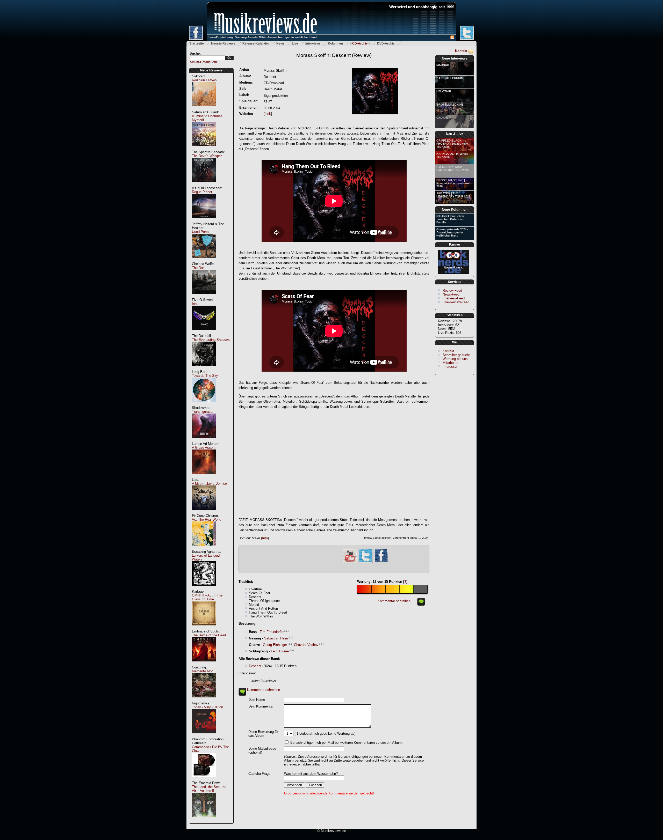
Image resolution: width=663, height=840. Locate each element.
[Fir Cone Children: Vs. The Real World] (204, 548)
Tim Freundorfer (272, 632)
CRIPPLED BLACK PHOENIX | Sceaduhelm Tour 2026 (452, 143)
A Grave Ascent (203, 448)
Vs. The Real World (206, 519)
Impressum (451, 367)
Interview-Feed (454, 298)
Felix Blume (280, 651)
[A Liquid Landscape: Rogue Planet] (204, 221)
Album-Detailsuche (204, 62)
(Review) (334, 55)
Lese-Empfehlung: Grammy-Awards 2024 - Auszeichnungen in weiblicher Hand (262, 37)
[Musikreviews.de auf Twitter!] (365, 562)
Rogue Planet (202, 192)
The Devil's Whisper (207, 156)
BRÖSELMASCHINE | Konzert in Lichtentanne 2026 (453, 183)
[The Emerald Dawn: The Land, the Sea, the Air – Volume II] (204, 820)
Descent (255, 666)
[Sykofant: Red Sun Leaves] (204, 109)
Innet (195, 304)
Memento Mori (202, 671)
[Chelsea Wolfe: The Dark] (204, 297)
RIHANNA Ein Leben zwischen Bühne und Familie (450, 219)
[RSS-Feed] (452, 38)
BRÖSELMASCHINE (449, 104)
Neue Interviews (454, 58)
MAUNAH (442, 65)
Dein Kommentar (260, 706)
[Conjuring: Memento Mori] (204, 700)
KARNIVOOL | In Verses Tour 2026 (452, 155)
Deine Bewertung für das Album (263, 734)
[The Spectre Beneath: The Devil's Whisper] (204, 185)
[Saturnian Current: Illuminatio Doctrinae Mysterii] (204, 149)
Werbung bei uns (455, 359)
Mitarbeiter (450, 363)
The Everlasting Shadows (211, 340)
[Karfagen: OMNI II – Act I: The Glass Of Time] (204, 628)
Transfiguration (203, 412)
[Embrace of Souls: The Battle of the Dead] (204, 664)
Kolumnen (335, 43)
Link (268, 114)
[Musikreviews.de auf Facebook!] (381, 562)
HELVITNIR (443, 91)
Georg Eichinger (275, 645)
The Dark (199, 268)
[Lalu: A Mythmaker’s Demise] (204, 512)
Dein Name (256, 700)
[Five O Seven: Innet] (204, 333)
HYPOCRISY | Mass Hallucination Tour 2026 (452, 168)
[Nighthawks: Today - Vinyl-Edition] (204, 736)
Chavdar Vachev (306, 645)
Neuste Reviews (223, 43)
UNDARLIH (443, 117)
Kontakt (461, 51)
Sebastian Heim (276, 638)
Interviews (313, 43)
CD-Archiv (360, 43)
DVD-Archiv (386, 43)
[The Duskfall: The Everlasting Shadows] (204, 369)
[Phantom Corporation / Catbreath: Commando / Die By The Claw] (204, 780)
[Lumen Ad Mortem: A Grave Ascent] (204, 476)
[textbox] (207, 57)
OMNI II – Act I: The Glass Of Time (207, 597)
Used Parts (200, 232)
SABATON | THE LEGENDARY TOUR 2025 (453, 195)
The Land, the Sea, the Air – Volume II (209, 789)
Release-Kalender (255, 43)
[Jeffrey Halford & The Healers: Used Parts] (204, 261)
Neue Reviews (211, 70)
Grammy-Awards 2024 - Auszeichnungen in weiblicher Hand (452, 232)
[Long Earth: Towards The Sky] (204, 405)
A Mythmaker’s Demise (209, 483)
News (280, 43)
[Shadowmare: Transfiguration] (204, 441)
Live (295, 43)
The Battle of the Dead (209, 635)
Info (265, 538)
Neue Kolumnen (454, 209)
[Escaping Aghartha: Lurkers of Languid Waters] (204, 588)
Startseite (196, 43)
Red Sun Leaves (204, 80)
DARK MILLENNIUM (449, 78)
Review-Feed (452, 290)
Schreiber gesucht (456, 355)
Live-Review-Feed (456, 302)
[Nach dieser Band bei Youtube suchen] (350, 563)
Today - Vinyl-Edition (207, 707)
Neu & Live (454, 134)
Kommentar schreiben (394, 601)
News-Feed (451, 294)
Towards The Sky (205, 376)
